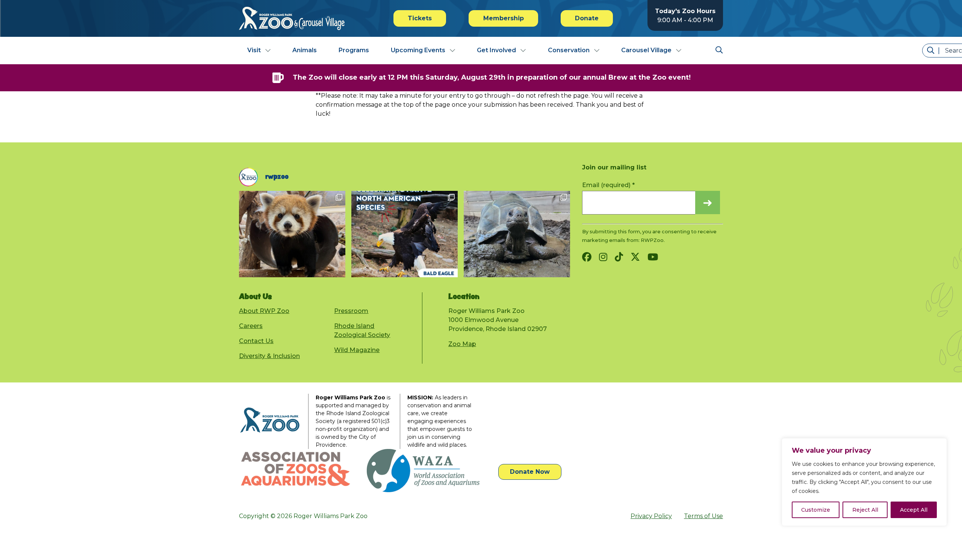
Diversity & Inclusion (269, 356)
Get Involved (496, 50)
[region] (864, 482)
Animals (304, 50)
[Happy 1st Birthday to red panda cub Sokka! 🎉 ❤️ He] (292, 234)
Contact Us (256, 341)
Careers (251, 325)
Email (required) (608, 185)
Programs (354, 50)
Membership (503, 18)
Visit (254, 50)
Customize (815, 509)
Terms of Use (703, 516)
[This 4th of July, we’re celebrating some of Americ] (404, 234)
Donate (587, 18)
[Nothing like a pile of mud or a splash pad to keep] (517, 234)
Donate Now (530, 471)
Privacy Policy (651, 516)
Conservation (569, 50)
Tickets (420, 18)
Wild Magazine (357, 350)
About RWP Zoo (264, 310)
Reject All (865, 509)
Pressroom (351, 310)
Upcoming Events (418, 50)
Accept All (913, 509)
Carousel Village (646, 50)
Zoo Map (462, 344)
